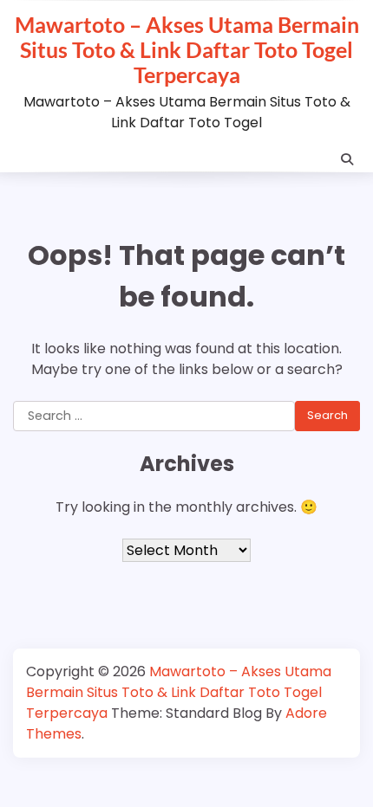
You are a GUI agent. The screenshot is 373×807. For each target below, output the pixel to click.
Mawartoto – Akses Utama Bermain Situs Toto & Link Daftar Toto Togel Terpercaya (187, 49)
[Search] (347, 159)
